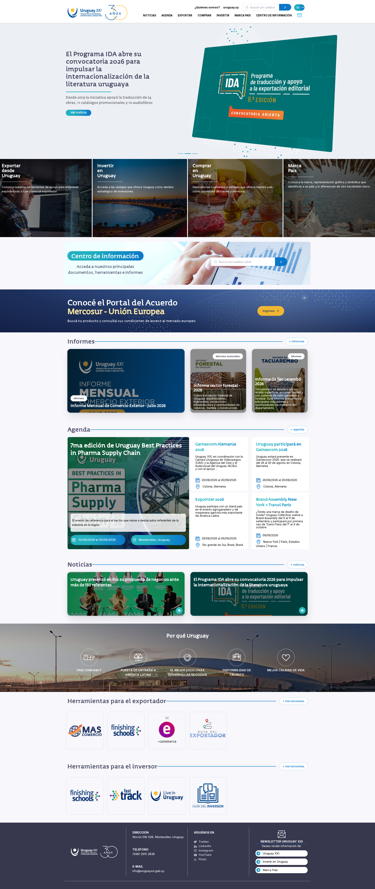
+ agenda (297, 429)
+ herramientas (293, 701)
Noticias (149, 15)
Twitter (203, 841)
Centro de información (105, 256)
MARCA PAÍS (243, 15)
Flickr (201, 859)
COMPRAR (204, 15)
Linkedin (204, 846)
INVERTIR (223, 15)
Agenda (167, 15)
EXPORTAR (185, 15)
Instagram (205, 850)
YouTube (205, 855)
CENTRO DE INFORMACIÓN (274, 15)
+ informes (296, 341)
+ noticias (297, 564)
